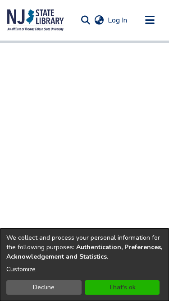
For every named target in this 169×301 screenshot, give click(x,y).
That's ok (122, 287)
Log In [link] (118, 20)
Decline (44, 287)
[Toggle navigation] (149, 20)
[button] (35, 20)
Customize (21, 269)
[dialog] (84, 264)
